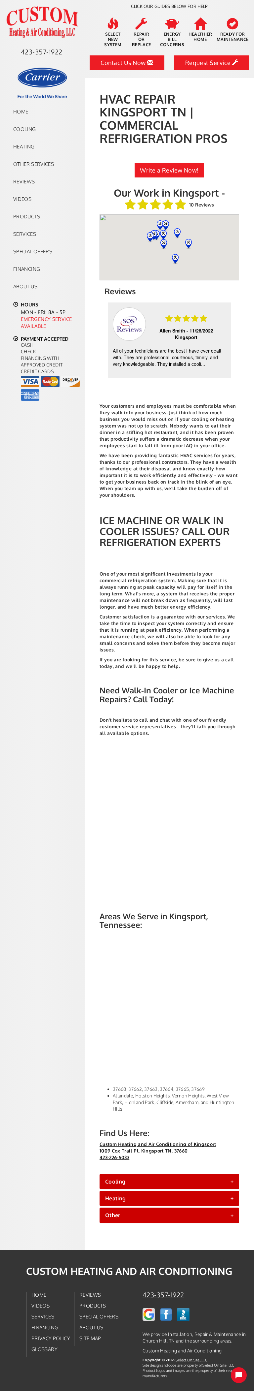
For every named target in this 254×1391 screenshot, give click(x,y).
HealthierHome (200, 36)
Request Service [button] (208, 62)
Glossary (44, 1349)
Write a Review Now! (169, 170)
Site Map (90, 1338)
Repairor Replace (141, 39)
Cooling (24, 129)
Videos (22, 199)
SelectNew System (112, 39)
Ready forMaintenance (233, 36)
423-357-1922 (163, 1295)
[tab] (169, 1181)
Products (26, 216)
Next (227, 341)
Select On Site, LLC (191, 1359)
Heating (24, 146)
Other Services (33, 164)
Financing (26, 269)
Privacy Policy (50, 1338)
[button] (169, 1181)
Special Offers (32, 251)
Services (24, 234)
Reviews (24, 181)
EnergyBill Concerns (172, 39)
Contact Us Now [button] (124, 62)
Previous (110, 341)
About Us (25, 286)
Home (20, 111)
